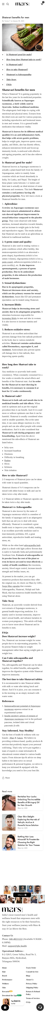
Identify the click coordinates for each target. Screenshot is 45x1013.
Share (7, 778)
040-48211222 (15, 939)
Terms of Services (33, 998)
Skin (4, 988)
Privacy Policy (31, 984)
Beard (4, 976)
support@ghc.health (17, 946)
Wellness (5, 984)
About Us (29, 980)
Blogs (28, 976)
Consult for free (32, 972)
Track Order (31, 968)
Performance (7, 980)
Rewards (5, 992)
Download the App (9, 995)
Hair (4, 972)
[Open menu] (2, 4)
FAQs (28, 1002)
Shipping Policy (32, 988)
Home (4, 968)
